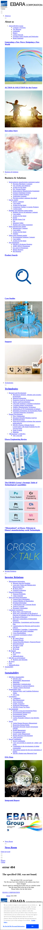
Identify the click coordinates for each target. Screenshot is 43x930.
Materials (16, 432)
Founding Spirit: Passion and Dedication (25, 36)
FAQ (14, 654)
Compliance (16, 698)
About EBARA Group (16, 26)
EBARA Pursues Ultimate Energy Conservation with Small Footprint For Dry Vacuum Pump (26, 426)
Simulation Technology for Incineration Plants (27, 411)
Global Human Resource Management (25, 723)
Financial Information (15, 592)
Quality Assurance (18, 703)
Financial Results (18, 640)
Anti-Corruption (18, 702)
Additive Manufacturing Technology (24, 407)
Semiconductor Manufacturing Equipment (26, 191)
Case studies (17, 203)
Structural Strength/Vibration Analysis (25, 418)
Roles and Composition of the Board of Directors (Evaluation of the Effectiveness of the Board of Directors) (27, 615)
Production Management (20, 705)
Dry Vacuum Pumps (19, 189)
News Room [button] (9, 841)
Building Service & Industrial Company (25, 212)
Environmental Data (19, 716)
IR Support (12, 651)
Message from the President (21, 583)
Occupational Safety (19, 732)
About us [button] (8, 16)
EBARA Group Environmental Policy (25, 711)
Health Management (19, 730)
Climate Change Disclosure (21, 687)
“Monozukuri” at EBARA (17, 434)
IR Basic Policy (18, 588)
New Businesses (14, 242)
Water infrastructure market (17, 226)
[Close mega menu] (5, 174)
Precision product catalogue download (25, 198)
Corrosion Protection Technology (23, 412)
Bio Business (17, 251)
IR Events (16, 649)
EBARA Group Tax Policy (21, 707)
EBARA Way (17, 679)
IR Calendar (16, 652)
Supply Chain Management (21, 734)
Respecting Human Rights (21, 725)
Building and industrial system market (21, 210)
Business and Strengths (20, 659)
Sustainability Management (21, 680)
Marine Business (18, 249)
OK (32, 926)
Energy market (13, 200)
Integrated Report (18, 643)
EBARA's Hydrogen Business (22, 244)
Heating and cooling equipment (23, 225)
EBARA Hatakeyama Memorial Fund (25, 753)
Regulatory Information (20, 608)
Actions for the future (19, 187)
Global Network (18, 35)
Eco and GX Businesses (20, 248)
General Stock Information (21, 599)
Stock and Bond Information (18, 597)
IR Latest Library (18, 638)
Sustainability (12, 672)
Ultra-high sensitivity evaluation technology (26, 403)
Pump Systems (17, 430)
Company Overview (19, 27)
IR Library (12, 636)
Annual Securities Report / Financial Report (26, 642)
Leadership (16, 31)
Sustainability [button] (9, 667)
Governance (12, 696)
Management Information (17, 581)
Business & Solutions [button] (11, 172)
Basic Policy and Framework (22, 611)
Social (11, 721)
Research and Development (17, 393)
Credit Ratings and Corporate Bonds (24, 604)
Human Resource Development (23, 735)
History (15, 33)
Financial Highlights (19, 594)
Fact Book (16, 647)
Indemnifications (18, 656)
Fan (14, 221)
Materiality (16, 682)
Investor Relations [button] (10, 571)
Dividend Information (19, 603)
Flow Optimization (19, 416)
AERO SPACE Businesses (21, 246)
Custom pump (17, 209)
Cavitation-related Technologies (23, 405)
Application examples (19, 196)
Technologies (11, 388)
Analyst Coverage (18, 606)
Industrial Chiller (18, 223)
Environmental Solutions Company (24, 237)
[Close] (40, 905)
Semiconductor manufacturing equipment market (24, 182)
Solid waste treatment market (18, 235)
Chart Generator (18, 595)
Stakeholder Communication (22, 684)
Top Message (17, 29)
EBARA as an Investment (17, 658)
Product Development (16, 414)
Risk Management (18, 700)
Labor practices (17, 737)
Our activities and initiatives (21, 185)
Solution (15, 233)
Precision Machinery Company (22, 184)
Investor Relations (14, 577)
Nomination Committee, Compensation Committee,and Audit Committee (25, 630)
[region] (21, 916)
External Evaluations (19, 590)
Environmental (13, 709)
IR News (11, 661)
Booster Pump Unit (19, 219)
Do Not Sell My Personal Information (13, 926)
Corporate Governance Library (22, 635)
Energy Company (18, 201)
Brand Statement (18, 38)
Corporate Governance (16, 610)
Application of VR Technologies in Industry (27, 409)
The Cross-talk (17, 435)
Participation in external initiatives (23, 686)
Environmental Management (22, 712)
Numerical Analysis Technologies (23, 400)
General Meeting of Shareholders (23, 601)
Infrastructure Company (20, 228)
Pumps (15, 217)
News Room (11, 847)
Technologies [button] (9, 383)
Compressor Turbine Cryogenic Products (26, 207)
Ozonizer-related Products (21, 194)
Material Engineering (19, 398)
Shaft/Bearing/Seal (19, 419)
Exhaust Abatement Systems (22, 193)
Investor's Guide (18, 645)
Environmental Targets (20, 714)
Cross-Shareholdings (19, 633)
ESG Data (16, 695)
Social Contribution (15, 739)
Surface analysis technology (21, 402)
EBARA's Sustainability (16, 677)
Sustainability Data (15, 689)
